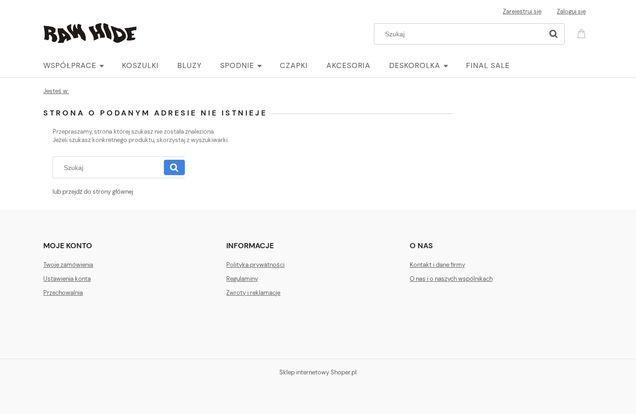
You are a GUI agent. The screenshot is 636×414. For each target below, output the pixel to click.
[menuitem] (82, 65)
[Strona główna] (89, 32)
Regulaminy (242, 279)
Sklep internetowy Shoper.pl (318, 372)
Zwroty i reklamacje (253, 293)
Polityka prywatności (255, 265)
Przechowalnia (63, 293)
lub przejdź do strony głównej (93, 192)
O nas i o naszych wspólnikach (451, 279)
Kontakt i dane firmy (437, 265)
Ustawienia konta (67, 279)
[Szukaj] (553, 34)
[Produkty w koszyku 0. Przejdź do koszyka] (583, 33)
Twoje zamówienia (68, 265)
